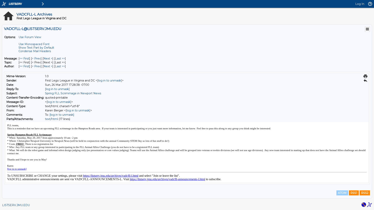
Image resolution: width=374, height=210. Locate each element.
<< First (24, 58)
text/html (51, 119)
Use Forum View (30, 37)
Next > (47, 58)
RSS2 (364, 193)
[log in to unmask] (109, 80)
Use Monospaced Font (34, 44)
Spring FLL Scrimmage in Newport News (73, 93)
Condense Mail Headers (35, 51)
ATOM (342, 193)
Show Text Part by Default (36, 47)
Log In (359, 4)
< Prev (36, 58)
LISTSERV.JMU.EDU (16, 205)
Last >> (60, 58)
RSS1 (353, 193)
